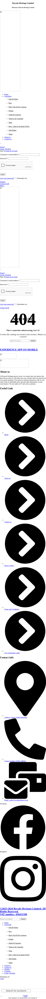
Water (11, 134)
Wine (10, 122)
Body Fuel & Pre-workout (17, 107)
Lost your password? (7, 178)
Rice (10, 103)
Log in (3, 174)
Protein (11, 111)
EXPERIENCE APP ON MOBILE (19, 349)
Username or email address (9, 154)
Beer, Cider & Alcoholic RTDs (19, 126)
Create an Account (11, 151)
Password (4, 158)
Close (2, 979)
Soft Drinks (12, 130)
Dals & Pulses (13, 99)
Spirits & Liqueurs (15, 115)
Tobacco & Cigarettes (16, 119)
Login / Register (9, 973)
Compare (7, 971)
